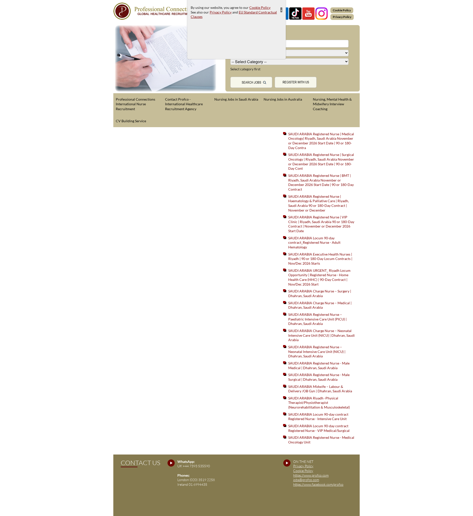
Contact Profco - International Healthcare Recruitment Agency (184, 104)
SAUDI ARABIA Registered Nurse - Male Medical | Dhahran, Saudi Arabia (319, 365)
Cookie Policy (342, 10)
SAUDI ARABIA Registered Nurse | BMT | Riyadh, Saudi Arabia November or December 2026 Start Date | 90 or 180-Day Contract (321, 182)
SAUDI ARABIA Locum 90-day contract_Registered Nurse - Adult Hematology (314, 242)
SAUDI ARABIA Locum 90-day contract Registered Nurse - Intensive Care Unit (318, 416)
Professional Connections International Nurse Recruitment (135, 104)
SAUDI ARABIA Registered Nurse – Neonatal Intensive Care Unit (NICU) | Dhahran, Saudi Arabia (316, 351)
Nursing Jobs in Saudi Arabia (236, 99)
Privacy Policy (342, 17)
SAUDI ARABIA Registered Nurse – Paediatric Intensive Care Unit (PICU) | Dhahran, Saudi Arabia (317, 319)
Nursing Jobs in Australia (283, 99)
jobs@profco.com (306, 480)
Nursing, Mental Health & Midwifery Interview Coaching (332, 104)
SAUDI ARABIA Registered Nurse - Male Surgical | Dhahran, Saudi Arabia (319, 377)
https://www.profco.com (311, 475)
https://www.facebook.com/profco (318, 484)
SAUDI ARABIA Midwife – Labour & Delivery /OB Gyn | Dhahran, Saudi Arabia (320, 388)
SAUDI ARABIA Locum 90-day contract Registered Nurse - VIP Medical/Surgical (319, 428)
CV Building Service (131, 121)
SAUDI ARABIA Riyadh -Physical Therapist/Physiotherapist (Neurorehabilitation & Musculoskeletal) (319, 402)
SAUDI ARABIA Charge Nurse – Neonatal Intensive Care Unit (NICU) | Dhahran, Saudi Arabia (321, 335)
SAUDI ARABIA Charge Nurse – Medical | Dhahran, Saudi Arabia (320, 305)
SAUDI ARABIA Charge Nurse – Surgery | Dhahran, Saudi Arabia (319, 293)
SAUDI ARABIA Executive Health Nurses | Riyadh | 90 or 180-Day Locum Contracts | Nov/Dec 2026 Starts (320, 258)
